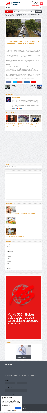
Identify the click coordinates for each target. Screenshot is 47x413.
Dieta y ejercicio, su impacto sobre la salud (14, 224)
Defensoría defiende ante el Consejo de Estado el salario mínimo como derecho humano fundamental (23, 125)
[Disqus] (23, 147)
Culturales (8, 244)
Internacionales (9, 253)
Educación (8, 249)
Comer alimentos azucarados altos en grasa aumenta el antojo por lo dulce (20, 213)
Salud (8, 263)
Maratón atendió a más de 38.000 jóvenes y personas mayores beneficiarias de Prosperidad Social (35, 125)
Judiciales (8, 254)
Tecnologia (9, 266)
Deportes (8, 246)
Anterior (13, 85)
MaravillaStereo (13, 46)
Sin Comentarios (30, 46)
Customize (5, 408)
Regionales (9, 261)
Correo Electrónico (38, 47)
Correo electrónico (9, 387)
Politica (8, 259)
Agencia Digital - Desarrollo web (30, 406)
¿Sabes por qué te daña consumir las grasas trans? (16, 236)
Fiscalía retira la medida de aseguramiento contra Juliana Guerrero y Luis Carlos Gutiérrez (11, 125)
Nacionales (25, 46)
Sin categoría (9, 265)
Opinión (8, 258)
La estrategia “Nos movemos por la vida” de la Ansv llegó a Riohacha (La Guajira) (30, 87)
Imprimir (31, 47)
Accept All (18, 408)
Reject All (11, 408)
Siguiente (33, 85)
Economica (9, 248)
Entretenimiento (10, 251)
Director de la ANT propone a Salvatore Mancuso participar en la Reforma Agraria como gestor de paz (17, 88)
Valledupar (9, 268)
